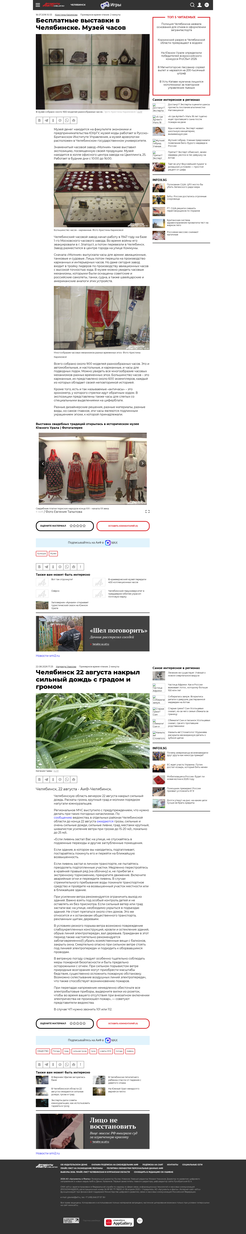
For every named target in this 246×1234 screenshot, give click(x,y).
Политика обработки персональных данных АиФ (135, 1168)
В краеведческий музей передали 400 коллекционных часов (127, 581)
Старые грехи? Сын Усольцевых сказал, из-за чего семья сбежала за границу (188, 711)
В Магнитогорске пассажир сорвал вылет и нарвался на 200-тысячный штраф (181, 70)
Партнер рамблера (91, 1220)
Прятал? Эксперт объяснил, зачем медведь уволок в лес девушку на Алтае (187, 155)
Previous (43, 463)
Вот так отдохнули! (62, 579)
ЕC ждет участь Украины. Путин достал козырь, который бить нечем (187, 765)
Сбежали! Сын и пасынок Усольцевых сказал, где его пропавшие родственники (189, 723)
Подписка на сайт (152, 1165)
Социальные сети (192, 1165)
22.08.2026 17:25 (44, 666)
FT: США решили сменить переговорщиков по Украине (183, 209)
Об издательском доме (74, 1165)
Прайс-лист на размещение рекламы (82, 1168)
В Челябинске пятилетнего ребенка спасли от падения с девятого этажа (124, 1080)
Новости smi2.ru (48, 655)
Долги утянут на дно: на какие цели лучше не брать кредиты (187, 801)
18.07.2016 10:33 (44, 14)
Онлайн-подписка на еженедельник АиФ (114, 1165)
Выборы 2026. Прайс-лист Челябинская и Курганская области (95, 1172)
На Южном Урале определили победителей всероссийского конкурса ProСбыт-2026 (181, 56)
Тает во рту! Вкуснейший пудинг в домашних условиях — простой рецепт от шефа (187, 167)
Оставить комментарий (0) (123, 526)
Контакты (172, 1165)
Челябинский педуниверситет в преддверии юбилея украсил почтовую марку (126, 594)
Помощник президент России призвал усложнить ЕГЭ (184, 789)
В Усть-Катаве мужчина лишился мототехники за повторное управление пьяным (181, 84)
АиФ (139, 111)
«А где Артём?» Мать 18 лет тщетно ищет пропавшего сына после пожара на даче (187, 119)
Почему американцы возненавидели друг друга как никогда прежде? (187, 754)
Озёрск (55, 591)
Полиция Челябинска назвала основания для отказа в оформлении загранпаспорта (181, 27)
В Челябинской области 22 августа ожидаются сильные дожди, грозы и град (67, 1091)
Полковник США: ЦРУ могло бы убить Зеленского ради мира (185, 185)
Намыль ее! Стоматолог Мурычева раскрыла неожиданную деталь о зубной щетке (187, 735)
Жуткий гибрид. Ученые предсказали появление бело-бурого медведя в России (189, 143)
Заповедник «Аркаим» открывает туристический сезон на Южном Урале (70, 605)
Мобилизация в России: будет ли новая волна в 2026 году (186, 777)
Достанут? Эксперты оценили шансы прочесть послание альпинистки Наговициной (189, 107)
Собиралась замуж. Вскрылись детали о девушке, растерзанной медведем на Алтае (186, 699)
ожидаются (105, 821)
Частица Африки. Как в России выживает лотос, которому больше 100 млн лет (188, 687)
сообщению (63, 817)
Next (142, 463)
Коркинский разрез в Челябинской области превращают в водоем (181, 41)
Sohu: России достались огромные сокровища (186, 197)
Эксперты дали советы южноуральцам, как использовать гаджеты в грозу (70, 1103)
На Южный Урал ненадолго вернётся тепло (123, 1090)
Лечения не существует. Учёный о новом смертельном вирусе (187, 674)
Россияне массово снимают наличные (182, 233)
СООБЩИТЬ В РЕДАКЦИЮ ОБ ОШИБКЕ (153, 1172)
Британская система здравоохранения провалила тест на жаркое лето (187, 223)
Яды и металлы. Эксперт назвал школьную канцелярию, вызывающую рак (185, 131)
